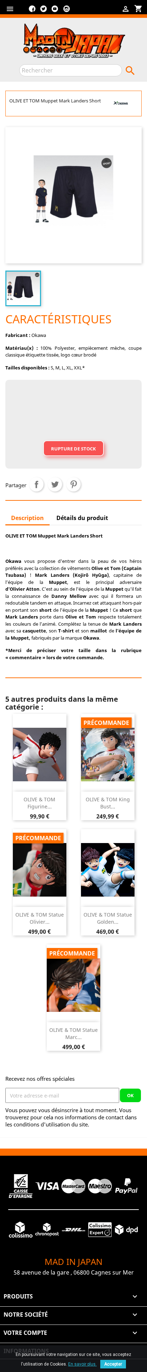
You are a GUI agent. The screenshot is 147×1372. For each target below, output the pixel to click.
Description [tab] (27, 518)
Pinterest (73, 484)
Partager (36, 484)
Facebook (32, 11)
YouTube (55, 11)
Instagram (66, 11)
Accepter (113, 1364)
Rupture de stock (73, 448)
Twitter (43, 11)
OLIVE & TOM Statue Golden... (107, 918)
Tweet (55, 484)
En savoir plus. (82, 1364)
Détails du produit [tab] (82, 518)
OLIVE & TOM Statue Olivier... (39, 918)
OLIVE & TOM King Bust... (108, 803)
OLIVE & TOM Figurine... (39, 803)
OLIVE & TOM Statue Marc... (73, 1033)
